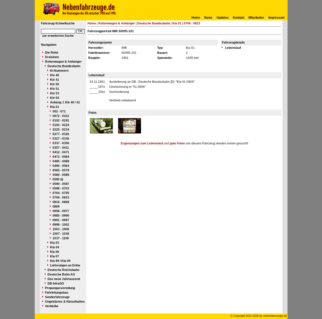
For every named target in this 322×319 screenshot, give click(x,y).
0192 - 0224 (61, 125)
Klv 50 (54, 84)
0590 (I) (58, 179)
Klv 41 (54, 80)
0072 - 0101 (61, 116)
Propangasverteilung (60, 288)
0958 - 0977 (61, 211)
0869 (56, 206)
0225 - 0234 (61, 129)
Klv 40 (54, 75)
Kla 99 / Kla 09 (60, 261)
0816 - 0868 (61, 202)
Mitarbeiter (256, 17)
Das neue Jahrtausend (64, 279)
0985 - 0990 (61, 215)
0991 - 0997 (61, 220)
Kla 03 (54, 243)
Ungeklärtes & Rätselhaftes (65, 301)
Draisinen (52, 57)
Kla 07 (54, 256)
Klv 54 (54, 98)
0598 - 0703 (61, 188)
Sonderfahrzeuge (57, 297)
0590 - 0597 (61, 184)
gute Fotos (177, 143)
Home (195, 17)
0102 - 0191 (61, 120)
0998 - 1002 (61, 224)
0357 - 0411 (61, 147)
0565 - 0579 (61, 170)
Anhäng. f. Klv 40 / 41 (65, 102)
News (208, 17)
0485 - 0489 (61, 161)
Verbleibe (51, 306)
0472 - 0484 (61, 156)
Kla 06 (54, 252)
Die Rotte (51, 52)
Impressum (276, 17)
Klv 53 (54, 93)
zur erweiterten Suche (58, 35)
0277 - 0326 (61, 134)
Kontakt (238, 17)
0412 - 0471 (61, 152)
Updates (223, 17)
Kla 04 (54, 247)
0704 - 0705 (61, 193)
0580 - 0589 (61, 175)
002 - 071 (59, 111)
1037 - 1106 (61, 238)
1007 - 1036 (61, 233)
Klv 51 (54, 89)
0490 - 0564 (61, 166)
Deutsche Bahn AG (61, 274)
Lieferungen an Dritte (65, 265)
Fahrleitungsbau (56, 292)
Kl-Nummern (59, 70)
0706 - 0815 (61, 197)
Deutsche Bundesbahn (64, 66)
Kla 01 (54, 107)
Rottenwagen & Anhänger (63, 61)
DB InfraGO (56, 283)
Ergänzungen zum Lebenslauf (142, 143)
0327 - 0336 (61, 138)
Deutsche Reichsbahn (63, 270)
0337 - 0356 (61, 143)
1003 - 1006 (61, 229)
